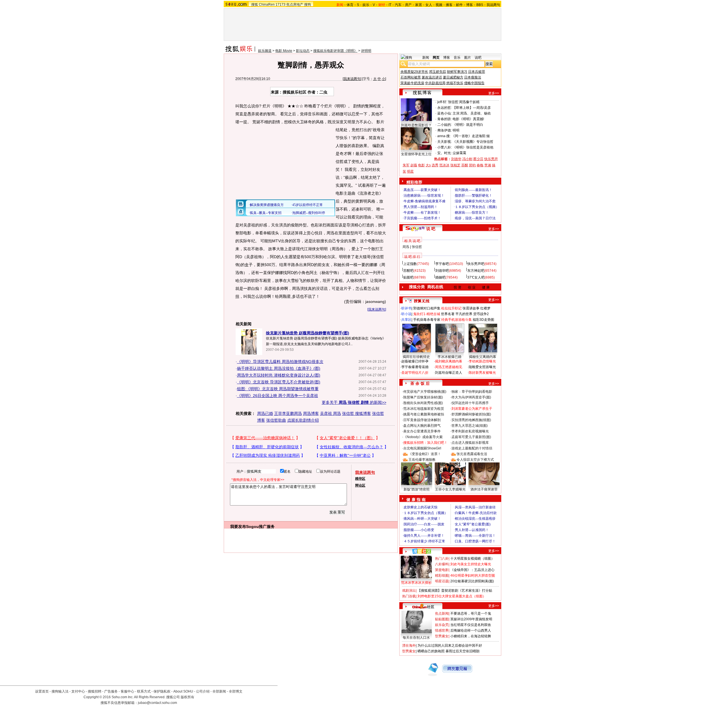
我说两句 (493, 5)
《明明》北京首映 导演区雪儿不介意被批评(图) (278, 382)
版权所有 (187, 697)
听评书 (406, 308)
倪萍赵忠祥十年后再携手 (470, 403)
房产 (408, 5)
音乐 (457, 58)
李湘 (487, 165)
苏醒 (464, 165)
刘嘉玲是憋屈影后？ (416, 125)
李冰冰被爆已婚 (449, 357)
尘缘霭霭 (459, 153)
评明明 (366, 51)
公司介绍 (203, 691)
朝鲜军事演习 (457, 72)
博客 (469, 5)
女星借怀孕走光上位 (416, 154)
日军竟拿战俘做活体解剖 (422, 420)
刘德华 (456, 159)
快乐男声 (491, 159)
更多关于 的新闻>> (354, 402)
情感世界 (442, 630)
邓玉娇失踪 (437, 72)
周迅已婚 (265, 413)
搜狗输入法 (60, 691)
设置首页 (42, 691)
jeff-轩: (442, 102)
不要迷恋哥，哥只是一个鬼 (470, 613)
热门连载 (409, 596)
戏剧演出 (409, 591)
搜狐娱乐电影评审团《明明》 (335, 51)
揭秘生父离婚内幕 (482, 357)
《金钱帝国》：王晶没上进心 (472, 570)
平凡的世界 (463, 314)
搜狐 (254, 5)
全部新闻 (219, 691)
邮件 (459, 5)
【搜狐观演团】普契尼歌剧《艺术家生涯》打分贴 (454, 591)
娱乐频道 (265, 51)
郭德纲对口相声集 (426, 308)
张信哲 (417, 247)
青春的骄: (444, 119)
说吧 (478, 58)
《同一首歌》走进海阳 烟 (470, 136)
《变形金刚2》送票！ (424, 454)
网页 (436, 58)
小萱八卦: (444, 147)
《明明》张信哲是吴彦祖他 (473, 147)
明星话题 (442, 581)
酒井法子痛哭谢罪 (484, 489)
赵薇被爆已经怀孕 (414, 361)
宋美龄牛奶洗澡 (412, 83)
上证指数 (410, 264)
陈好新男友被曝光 (482, 373)
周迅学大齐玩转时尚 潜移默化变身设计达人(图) (278, 375)
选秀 (435, 165)
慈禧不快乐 (454, 83)
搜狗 (307, 5)
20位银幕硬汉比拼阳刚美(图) (472, 581)
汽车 (398, 5)
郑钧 (472, 165)
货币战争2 (481, 314)
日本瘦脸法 (472, 77)
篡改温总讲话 (432, 77)
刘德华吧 (442, 271)
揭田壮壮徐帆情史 (416, 357)
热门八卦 (442, 558)
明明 (456, 130)
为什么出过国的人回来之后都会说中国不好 (449, 645)
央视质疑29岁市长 (414, 72)
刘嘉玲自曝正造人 (448, 373)
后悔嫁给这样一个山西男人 (470, 630)
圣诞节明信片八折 (414, 373)
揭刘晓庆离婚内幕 (448, 361)
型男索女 (442, 636)
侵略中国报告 (474, 83)
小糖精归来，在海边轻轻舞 (470, 636)
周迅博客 (311, 413)
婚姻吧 (440, 277)
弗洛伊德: (444, 130)
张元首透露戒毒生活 (472, 454)
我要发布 (238, 526)
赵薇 (413, 165)
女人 (428, 5)
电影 (421, 165)
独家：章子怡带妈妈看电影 (471, 392)
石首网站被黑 (410, 77)
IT (390, 5)
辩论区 (360, 485)
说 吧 (430, 228)
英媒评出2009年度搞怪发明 (471, 619)
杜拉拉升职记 (451, 308)
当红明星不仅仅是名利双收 (470, 625)
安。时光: (444, 153)
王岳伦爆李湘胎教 (422, 460)
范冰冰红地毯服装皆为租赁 (423, 409)
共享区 (406, 320)
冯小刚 (467, 159)
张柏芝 (455, 165)
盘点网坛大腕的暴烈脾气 (422, 426)
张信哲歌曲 (276, 420)
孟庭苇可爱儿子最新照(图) (471, 437)
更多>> (493, 93)
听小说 (406, 314)
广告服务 (111, 691)
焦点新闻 (442, 613)
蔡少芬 (478, 159)
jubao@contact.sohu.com (157, 703)
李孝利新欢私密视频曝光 (470, 431)
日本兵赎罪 (476, 72)
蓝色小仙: (444, 113)
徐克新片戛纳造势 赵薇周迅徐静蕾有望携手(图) (307, 333)
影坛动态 (303, 51)
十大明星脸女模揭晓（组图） (472, 558)
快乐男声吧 (475, 264)
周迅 (405, 247)
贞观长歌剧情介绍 (303, 420)
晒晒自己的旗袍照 (431, 651)
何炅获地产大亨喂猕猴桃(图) (424, 392)
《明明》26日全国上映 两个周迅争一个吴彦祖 (277, 395)
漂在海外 (409, 645)
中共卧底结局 (435, 83)
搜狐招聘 (94, 691)
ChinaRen (267, 5)
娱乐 (365, 5)
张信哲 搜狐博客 (356, 413)
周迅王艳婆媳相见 (448, 367)
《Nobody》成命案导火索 (423, 437)
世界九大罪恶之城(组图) (469, 426)
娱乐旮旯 (442, 625)
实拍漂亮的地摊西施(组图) (471, 420)
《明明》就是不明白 (468, 125)
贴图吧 (408, 277)
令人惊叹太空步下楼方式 (475, 460)
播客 (449, 5)
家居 (418, 5)
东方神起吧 (475, 271)
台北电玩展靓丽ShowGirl (422, 448)
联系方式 (144, 691)
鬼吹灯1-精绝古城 (426, 314)
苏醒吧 (408, 271)
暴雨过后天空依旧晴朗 (462, 651)
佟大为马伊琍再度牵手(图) (471, 397)
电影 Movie (283, 51)
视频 (439, 5)
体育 (350, 5)
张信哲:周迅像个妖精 (463, 102)
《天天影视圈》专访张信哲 (473, 142)
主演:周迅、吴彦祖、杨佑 (472, 113)
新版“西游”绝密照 (417, 489)
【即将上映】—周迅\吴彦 (472, 108)
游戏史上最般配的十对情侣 (471, 448)
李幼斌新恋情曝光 (482, 361)
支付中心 (78, 691)
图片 (467, 58)
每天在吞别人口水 (416, 638)
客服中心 (127, 691)
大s (428, 165)
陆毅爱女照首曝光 (482, 367)
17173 (280, 5)
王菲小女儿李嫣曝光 (450, 489)
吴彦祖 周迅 (330, 413)
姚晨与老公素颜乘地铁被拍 (423, 414)
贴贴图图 (442, 619)
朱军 (406, 165)
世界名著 (448, 314)
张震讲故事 (470, 308)
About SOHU (183, 691)
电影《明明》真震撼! (468, 119)
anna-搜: (444, 136)
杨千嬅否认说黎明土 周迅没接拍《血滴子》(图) (278, 368)
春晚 (480, 165)
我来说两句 (352, 79)
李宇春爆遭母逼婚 (414, 367)
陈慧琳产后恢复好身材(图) (423, 397)
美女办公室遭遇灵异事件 (422, 431)
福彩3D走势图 (483, 320)
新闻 (425, 58)
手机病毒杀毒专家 (426, 320)
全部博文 (235, 691)
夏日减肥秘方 (453, 77)
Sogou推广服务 (260, 526)
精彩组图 (442, 576)
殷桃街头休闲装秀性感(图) (423, 403)
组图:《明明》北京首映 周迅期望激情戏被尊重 (278, 389)
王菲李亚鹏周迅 (288, 413)
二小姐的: (444, 125)
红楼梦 (485, 308)
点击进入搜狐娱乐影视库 (470, 443)
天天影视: (444, 142)
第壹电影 (442, 570)
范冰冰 (444, 165)
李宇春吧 (442, 264)
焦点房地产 (294, 5)
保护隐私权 (161, 691)
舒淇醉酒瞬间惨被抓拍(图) (471, 414)
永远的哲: (444, 108)
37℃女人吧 (476, 277)
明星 (410, 171)
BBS (479, 5)
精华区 (360, 479)
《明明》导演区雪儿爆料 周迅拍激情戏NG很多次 (280, 361)
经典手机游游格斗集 (456, 320)
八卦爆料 (442, 564)
